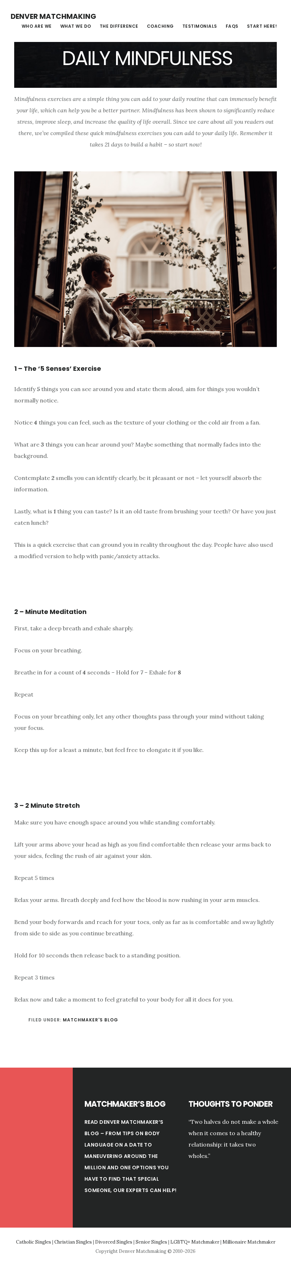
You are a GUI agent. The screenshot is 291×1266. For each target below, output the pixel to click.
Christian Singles (73, 1242)
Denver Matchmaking (53, 16)
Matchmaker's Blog (90, 1020)
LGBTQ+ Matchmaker (194, 1242)
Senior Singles (151, 1242)
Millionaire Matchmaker (249, 1242)
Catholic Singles (33, 1242)
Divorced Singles (113, 1242)
